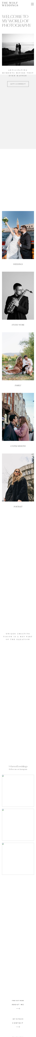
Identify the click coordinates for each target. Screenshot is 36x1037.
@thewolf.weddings (17, 766)
